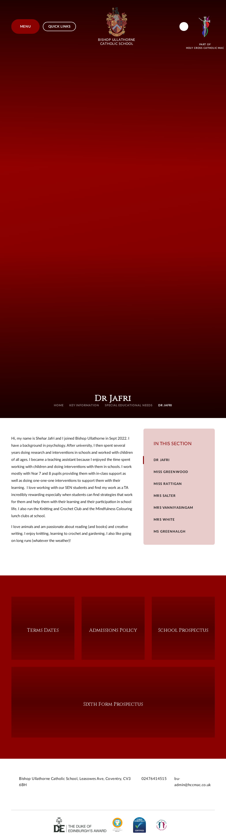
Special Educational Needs (129, 405)
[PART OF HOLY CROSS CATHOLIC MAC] (205, 26)
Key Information (84, 405)
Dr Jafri (165, 405)
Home (59, 405)
